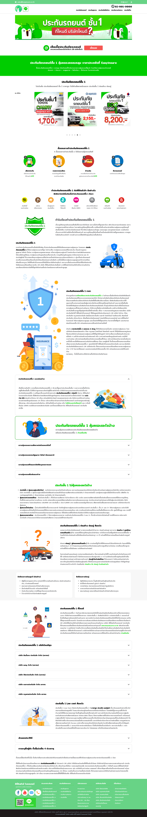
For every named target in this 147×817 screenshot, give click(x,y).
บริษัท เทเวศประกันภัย (102, 794)
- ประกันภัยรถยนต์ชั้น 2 (48, 800)
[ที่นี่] (32, 176)
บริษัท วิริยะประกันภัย (102, 789)
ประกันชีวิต (127, 10)
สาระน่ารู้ (98, 806)
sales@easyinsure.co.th (25, 2)
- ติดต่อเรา (117, 803)
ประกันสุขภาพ (92, 10)
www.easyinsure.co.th (109, 625)
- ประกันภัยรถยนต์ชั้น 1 (48, 794)
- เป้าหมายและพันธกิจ (120, 789)
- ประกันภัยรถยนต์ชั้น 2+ (48, 797)
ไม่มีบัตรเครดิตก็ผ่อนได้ (74, 403)
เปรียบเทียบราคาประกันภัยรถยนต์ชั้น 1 (89, 295)
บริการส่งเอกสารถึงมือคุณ (85, 791)
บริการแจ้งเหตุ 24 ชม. (84, 797)
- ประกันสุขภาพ (64, 789)
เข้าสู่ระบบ (124, 2)
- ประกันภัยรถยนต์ (46, 789)
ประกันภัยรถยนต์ (81, 10)
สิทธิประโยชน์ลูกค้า (83, 806)
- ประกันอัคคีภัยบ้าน (65, 791)
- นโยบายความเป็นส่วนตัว (121, 794)
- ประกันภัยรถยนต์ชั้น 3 (48, 803)
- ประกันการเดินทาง (65, 794)
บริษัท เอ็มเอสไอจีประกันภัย (104, 797)
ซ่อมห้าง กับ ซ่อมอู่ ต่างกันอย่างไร (97, 564)
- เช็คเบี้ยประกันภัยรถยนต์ (49, 791)
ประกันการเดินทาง (116, 10)
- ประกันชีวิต (63, 797)
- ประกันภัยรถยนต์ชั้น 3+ (48, 806)
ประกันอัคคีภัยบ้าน (104, 10)
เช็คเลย (93, 48)
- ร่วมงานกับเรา (118, 800)
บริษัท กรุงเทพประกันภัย (103, 791)
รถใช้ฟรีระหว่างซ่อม (83, 794)
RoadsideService (83, 803)
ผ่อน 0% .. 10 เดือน (84, 800)
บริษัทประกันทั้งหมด (101, 803)
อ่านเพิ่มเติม (82, 432)
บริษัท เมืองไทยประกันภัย (103, 800)
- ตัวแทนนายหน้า (119, 797)
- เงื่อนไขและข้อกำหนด (120, 791)
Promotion (81, 789)
